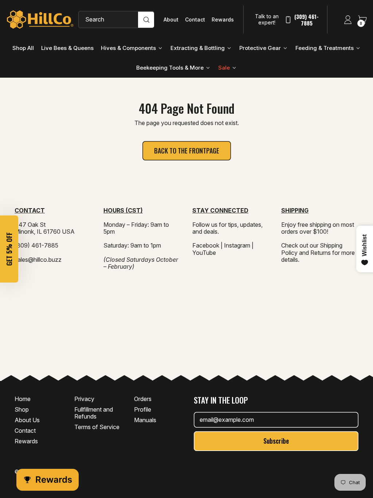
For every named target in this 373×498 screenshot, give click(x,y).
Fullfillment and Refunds (93, 413)
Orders (143, 398)
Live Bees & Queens (67, 47)
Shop (22, 409)
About (171, 19)
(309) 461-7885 (306, 19)
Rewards (223, 19)
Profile (142, 409)
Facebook (205, 245)
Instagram (237, 245)
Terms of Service (96, 427)
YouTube (204, 252)
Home (23, 398)
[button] (9, 249)
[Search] (146, 20)
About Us (27, 420)
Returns (320, 252)
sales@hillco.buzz (38, 259)
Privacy (84, 398)
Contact (195, 19)
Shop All (23, 47)
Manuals (145, 420)
